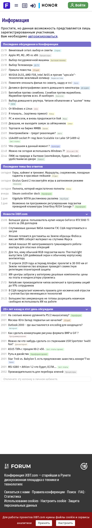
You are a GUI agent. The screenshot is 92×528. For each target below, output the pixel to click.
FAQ (81, 491)
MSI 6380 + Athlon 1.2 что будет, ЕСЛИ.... (32, 366)
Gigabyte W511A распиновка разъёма (35, 198)
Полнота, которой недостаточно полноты (38, 188)
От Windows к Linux (20, 108)
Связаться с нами (17, 491)
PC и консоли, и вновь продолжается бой (35, 118)
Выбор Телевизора (21, 65)
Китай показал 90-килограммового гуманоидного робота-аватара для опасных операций (45, 246)
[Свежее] (24, 5)
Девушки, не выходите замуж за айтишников (37, 123)
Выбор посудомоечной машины (29, 60)
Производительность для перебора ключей (35, 371)
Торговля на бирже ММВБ (25, 128)
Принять (44, 523)
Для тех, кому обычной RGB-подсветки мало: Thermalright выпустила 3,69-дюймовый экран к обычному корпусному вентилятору (45, 255)
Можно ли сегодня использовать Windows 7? (37, 151)
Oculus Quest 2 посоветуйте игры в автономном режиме (47, 180)
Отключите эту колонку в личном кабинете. (30, 379)
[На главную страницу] (6, 5)
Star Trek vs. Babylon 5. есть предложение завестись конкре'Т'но (49, 358)
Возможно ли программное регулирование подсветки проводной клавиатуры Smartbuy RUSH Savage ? (46, 205)
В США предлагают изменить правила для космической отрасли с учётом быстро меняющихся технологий (49, 292)
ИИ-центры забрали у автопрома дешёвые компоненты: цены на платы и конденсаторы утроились (48, 276)
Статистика (12, 496)
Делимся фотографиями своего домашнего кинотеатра (44, 87)
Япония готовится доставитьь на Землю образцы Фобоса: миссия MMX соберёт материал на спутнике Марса (45, 238)
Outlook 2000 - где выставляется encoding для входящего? (45, 325)
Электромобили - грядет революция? (32, 133)
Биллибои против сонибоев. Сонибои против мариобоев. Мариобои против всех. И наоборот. (45, 94)
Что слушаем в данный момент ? (29, 146)
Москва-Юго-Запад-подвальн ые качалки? (35, 320)
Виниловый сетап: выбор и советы (31, 50)
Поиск (71, 491)
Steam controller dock (26, 193)
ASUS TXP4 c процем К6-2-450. (26, 349)
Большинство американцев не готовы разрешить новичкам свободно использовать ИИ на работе (47, 300)
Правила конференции (48, 491)
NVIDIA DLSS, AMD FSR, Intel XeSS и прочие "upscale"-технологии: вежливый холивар (42, 76)
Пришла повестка (20, 70)
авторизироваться (42, 36)
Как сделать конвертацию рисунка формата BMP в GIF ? (43, 333)
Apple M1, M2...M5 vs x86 (23, 55)
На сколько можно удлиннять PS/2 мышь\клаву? (38, 315)
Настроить (65, 523)
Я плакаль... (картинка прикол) (28, 113)
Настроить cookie (53, 500)
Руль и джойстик (18, 354)
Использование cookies (21, 500)
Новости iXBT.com (15, 214)
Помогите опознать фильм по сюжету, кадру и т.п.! (40, 82)
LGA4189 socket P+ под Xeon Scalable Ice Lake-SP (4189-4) (44, 138)
